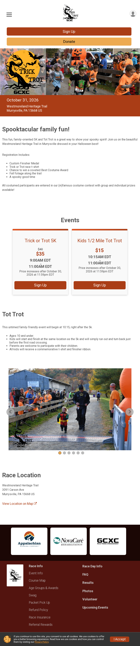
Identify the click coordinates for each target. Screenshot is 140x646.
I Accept (120, 639)
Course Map (37, 580)
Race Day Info (92, 566)
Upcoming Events (95, 607)
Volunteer (89, 599)
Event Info (36, 573)
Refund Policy (38, 610)
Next (132, 412)
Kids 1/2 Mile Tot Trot (99, 240)
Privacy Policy (41, 642)
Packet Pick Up (39, 602)
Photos (87, 591)
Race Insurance (39, 617)
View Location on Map (18, 504)
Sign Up (69, 31)
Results (88, 583)
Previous (13, 412)
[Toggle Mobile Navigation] (9, 14)
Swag (32, 595)
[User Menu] (133, 13)
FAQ (85, 574)
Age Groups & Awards (43, 588)
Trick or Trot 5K (40, 240)
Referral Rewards (40, 624)
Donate (69, 41)
